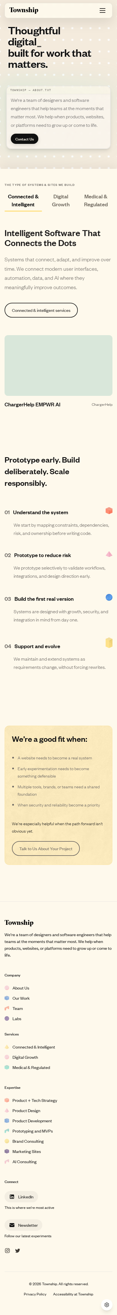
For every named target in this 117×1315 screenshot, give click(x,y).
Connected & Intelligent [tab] (23, 200)
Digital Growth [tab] (61, 200)
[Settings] (106, 1304)
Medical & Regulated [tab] (96, 200)
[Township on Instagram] (7, 1250)
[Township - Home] (23, 10)
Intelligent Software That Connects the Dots (53, 237)
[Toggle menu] (102, 10)
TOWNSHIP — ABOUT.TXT (30, 90)
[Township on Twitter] (17, 1250)
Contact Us (24, 139)
